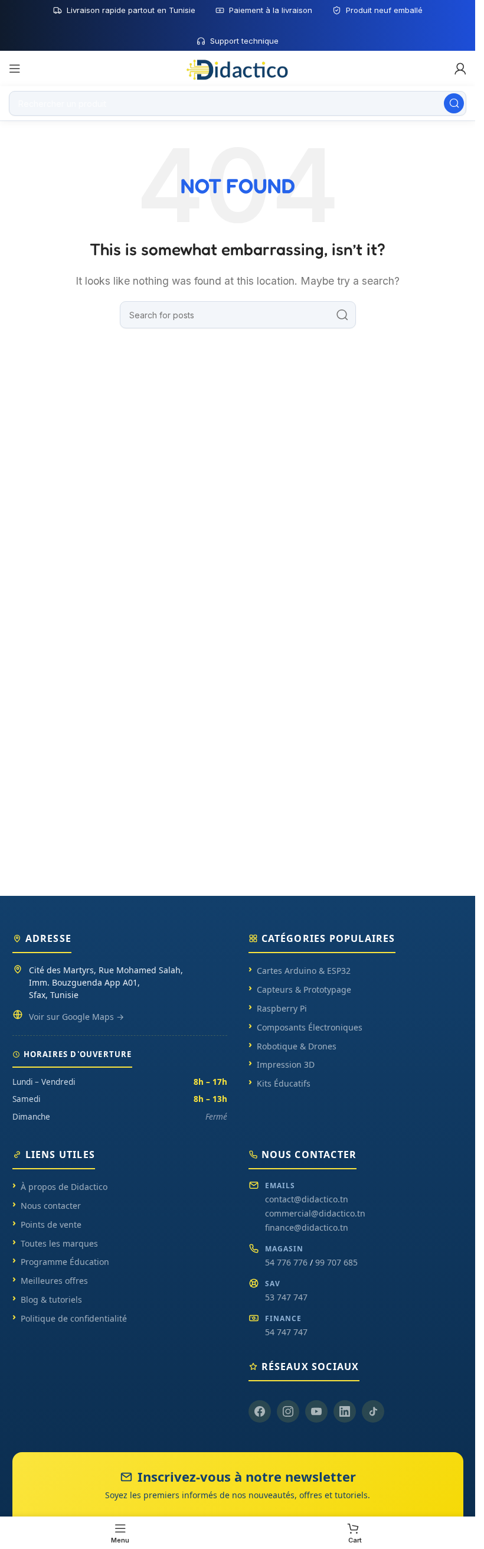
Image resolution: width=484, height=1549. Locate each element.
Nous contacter (51, 1205)
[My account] (460, 68)
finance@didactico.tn (306, 1227)
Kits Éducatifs (283, 1083)
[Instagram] (288, 1411)
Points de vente (51, 1224)
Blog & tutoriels (51, 1299)
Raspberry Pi (282, 1008)
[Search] (454, 103)
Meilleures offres (54, 1280)
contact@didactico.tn (306, 1199)
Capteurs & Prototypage (304, 989)
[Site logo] (238, 68)
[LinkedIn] (344, 1411)
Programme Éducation (65, 1261)
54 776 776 (286, 1262)
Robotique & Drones (296, 1046)
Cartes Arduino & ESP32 (304, 970)
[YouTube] (316, 1411)
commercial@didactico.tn (315, 1213)
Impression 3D (286, 1064)
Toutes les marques (59, 1243)
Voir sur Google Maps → (76, 1016)
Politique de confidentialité (74, 1318)
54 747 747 (286, 1332)
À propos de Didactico (64, 1186)
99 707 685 (336, 1262)
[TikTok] (373, 1411)
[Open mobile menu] (15, 68)
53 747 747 (286, 1297)
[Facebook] (259, 1411)
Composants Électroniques (309, 1027)
